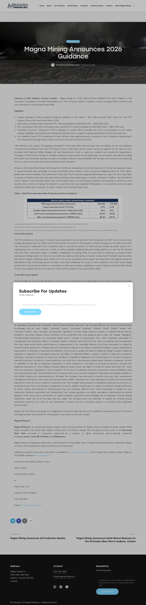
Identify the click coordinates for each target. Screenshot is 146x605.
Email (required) (27, 295)
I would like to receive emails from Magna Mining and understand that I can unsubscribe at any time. (59, 305)
